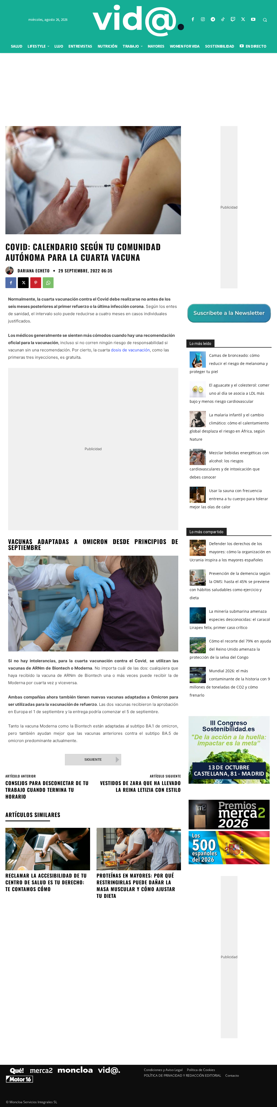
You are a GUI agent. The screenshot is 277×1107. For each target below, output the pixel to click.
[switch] (206, 552)
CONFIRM (101, 632)
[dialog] (138, 553)
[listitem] (138, 540)
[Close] (232, 467)
